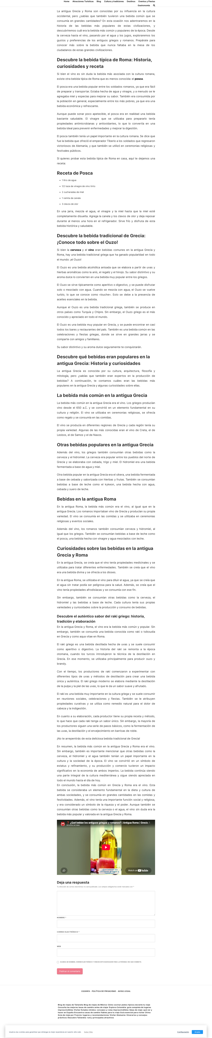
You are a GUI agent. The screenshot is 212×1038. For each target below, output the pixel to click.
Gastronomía (144, 5)
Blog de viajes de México (95, 1005)
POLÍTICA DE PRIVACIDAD (104, 991)
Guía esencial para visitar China (135, 1012)
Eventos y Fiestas (147, 1)
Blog (99, 1)
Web (59, 946)
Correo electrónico (68, 932)
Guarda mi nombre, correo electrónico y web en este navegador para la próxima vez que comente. (101, 962)
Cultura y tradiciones (114, 1)
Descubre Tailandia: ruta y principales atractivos (91, 1018)
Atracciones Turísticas (83, 1)
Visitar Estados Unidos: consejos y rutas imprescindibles (101, 1010)
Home (66, 1)
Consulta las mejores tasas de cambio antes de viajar (83, 1007)
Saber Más (88, 1032)
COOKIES (85, 991)
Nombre (61, 918)
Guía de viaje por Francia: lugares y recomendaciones (83, 1015)
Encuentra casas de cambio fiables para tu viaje (97, 1012)
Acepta (197, 1032)
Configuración (183, 1032)
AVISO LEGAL (124, 991)
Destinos (131, 1)
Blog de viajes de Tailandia (70, 1005)
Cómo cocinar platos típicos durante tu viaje (129, 1005)
